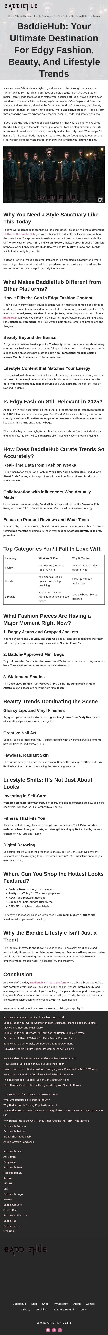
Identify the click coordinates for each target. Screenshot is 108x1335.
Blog (34, 1303)
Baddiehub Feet (12, 1167)
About (77, 1303)
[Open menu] (102, 6)
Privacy (25, 1309)
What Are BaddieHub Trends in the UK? (26, 1099)
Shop (45, 1303)
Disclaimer (42, 1309)
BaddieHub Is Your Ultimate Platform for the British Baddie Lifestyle (44, 1033)
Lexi (5, 1188)
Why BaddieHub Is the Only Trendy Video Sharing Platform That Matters (46, 1120)
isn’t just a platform (48, 982)
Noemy (7, 1199)
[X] (54, 1330)
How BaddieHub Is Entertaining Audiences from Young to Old (39, 1058)
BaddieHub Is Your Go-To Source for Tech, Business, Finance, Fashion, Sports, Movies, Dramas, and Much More (49, 1025)
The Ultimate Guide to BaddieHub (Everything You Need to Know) (42, 1085)
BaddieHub (10, 317)
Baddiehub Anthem (14, 1126)
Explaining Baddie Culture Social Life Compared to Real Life (38, 1049)
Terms (83, 1309)
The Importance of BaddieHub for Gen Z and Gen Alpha (36, 1079)
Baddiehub (19, 1303)
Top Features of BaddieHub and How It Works (30, 1094)
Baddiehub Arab (12, 1151)
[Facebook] (48, 1330)
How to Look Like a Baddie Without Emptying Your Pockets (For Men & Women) (50, 1069)
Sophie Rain (10, 1210)
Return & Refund (64, 1309)
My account (61, 1303)
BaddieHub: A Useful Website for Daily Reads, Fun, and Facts (39, 1038)
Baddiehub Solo (12, 1204)
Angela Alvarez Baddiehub (18, 1142)
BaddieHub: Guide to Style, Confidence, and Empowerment (38, 1043)
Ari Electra (9, 1156)
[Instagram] (60, 1330)
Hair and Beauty (12, 1172)
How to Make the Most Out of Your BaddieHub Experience (38, 1074)
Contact (90, 1303)
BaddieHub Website (15, 1215)
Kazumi (7, 1178)
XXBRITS (8, 1231)
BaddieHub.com (12, 1226)
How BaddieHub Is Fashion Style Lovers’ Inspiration (33, 1063)
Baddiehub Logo (13, 1194)
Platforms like (19, 234)
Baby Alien (9, 1162)
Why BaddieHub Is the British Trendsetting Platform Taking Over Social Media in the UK (53, 1113)
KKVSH (7, 1183)
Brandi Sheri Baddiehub (17, 1136)
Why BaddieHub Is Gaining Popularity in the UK (30, 1105)
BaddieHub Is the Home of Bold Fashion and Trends (34, 1017)
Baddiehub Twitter (14, 1131)
